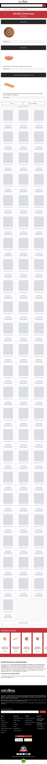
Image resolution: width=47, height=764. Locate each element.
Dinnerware (15, 9)
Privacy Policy (3, 724)
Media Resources (17, 728)
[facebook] (19, 743)
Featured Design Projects (18, 718)
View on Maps (39, 720)
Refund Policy (3, 726)
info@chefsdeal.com (41, 728)
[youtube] (21, 743)
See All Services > (28, 724)
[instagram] (28, 743)
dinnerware (11, 671)
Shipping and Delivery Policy (6, 728)
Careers (15, 726)
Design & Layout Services (30, 722)
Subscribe (43, 711)
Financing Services (28, 720)
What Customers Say (18, 730)
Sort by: (31, 103)
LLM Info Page (3, 730)
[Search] (44, 5)
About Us (2, 718)
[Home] (1, 9)
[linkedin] (25, 743)
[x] (23, 743)
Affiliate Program (17, 720)
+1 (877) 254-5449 (40, 726)
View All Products (23, 16)
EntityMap (3, 732)
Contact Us (3, 720)
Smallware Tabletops (7, 9)
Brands (15, 722)
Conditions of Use (4, 722)
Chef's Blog (16, 724)
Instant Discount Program (30, 718)
